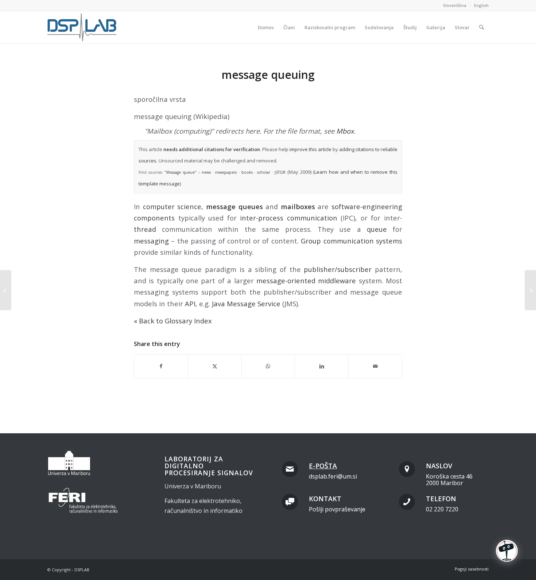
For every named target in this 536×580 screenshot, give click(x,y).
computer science (172, 206)
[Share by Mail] (375, 366)
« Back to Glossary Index (173, 320)
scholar (263, 172)
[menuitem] (454, 5)
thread (145, 229)
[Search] (481, 27)
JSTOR (280, 172)
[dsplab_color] (82, 27)
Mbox (345, 130)
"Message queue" (180, 172)
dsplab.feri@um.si (333, 476)
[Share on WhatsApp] (268, 366)
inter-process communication (288, 217)
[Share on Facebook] (161, 366)
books (247, 172)
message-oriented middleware (306, 280)
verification (246, 149)
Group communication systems (351, 240)
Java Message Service (246, 303)
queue (377, 229)
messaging (151, 240)
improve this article (310, 149)
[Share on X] (214, 366)
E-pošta (323, 465)
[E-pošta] (290, 469)
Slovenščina (454, 5)
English (481, 5)
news (206, 172)
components (154, 217)
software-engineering (366, 206)
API (190, 303)
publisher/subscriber (338, 269)
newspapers (226, 172)
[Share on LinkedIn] (321, 366)
